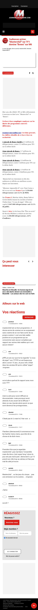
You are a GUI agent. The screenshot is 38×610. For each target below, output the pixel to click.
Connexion (24, 6)
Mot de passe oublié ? (13, 556)
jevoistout (11, 321)
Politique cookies (19, 603)
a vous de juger (6, 48)
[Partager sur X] (33, 73)
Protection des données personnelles (13, 606)
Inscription (15, 6)
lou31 (10, 389)
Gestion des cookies (8, 605)
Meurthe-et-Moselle (8, 283)
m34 (9, 351)
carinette (10, 468)
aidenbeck (11, 483)
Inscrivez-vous (12, 522)
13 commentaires (8, 73)
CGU (26, 606)
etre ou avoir (15, 48)
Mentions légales (7, 603)
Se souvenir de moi (12, 538)
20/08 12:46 (10, 287)
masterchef (22, 48)
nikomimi (10, 412)
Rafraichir (29, 317)
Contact (5, 608)
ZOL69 (10, 425)
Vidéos (4, 287)
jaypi (9, 443)
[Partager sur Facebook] (30, 73)
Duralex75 (11, 496)
